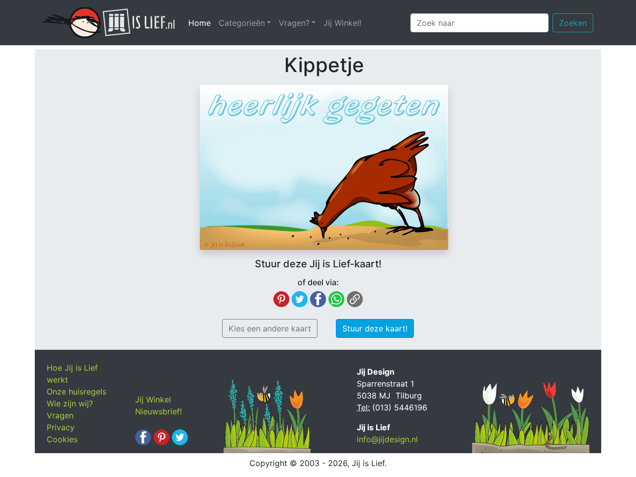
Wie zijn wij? (70, 403)
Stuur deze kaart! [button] (374, 328)
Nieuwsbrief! (158, 411)
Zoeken (573, 23)
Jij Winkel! (342, 23)
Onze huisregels (76, 392)
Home (201, 23)
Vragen (60, 415)
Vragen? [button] (294, 23)
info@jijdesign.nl (387, 439)
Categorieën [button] (242, 23)
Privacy (61, 427)
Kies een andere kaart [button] (270, 328)
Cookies (62, 439)
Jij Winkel (153, 399)
